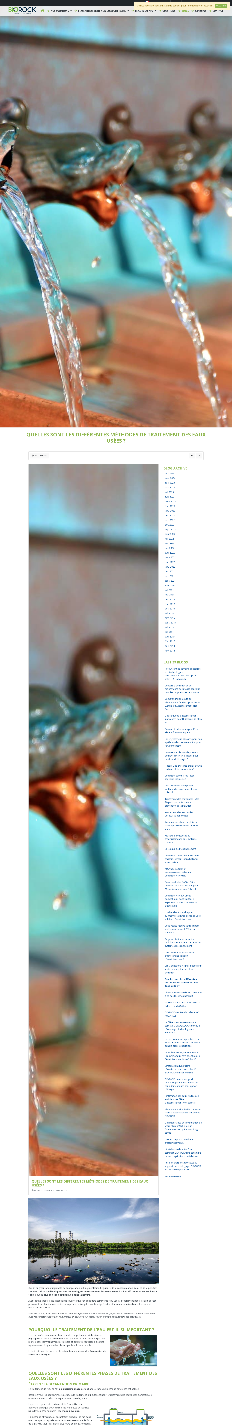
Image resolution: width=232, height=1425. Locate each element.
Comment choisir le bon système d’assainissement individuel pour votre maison (182, 859)
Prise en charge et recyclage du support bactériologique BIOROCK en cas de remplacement (183, 1166)
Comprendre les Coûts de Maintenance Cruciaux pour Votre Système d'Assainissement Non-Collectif (182, 704)
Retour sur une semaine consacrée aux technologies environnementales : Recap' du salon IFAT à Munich (183, 673)
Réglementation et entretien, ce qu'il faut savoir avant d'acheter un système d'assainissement (183, 942)
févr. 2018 (170, 604)
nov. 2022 (170, 520)
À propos (200, 11)
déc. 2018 (170, 599)
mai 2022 (169, 547)
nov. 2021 (170, 576)
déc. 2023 (170, 482)
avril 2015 (170, 636)
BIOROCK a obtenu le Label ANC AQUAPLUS (182, 1014)
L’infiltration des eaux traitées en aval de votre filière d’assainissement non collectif (182, 1099)
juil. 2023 (169, 492)
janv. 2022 (170, 566)
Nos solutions (59, 11)
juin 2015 (169, 631)
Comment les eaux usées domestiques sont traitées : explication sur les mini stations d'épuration (181, 900)
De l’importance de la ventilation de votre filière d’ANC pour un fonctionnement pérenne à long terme (183, 1127)
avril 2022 (170, 552)
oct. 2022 (169, 524)
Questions (168, 11)
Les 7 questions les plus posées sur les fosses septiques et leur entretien (183, 969)
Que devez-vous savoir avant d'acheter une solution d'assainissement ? (180, 956)
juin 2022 (169, 543)
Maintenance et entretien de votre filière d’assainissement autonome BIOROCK (183, 1113)
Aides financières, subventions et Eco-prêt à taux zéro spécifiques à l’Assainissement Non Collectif (182, 1056)
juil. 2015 (169, 627)
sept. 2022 (170, 529)
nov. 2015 (170, 617)
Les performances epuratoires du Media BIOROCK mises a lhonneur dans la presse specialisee (182, 1042)
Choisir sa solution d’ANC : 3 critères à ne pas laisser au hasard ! (183, 994)
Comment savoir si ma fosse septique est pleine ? (179, 777)
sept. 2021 (170, 580)
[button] (36, 820)
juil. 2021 (169, 590)
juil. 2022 (169, 538)
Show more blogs (171, 1176)
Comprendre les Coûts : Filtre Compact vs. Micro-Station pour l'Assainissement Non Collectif (181, 885)
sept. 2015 (170, 622)
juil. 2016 (169, 613)
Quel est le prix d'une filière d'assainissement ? (179, 1141)
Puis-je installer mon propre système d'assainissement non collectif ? (181, 789)
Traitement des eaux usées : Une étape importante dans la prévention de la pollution (182, 802)
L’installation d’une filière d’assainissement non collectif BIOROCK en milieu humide (180, 1069)
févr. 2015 (170, 641)
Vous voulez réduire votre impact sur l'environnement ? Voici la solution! (182, 929)
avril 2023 (170, 496)
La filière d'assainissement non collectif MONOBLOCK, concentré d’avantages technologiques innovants (182, 1027)
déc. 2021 (170, 571)
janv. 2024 (170, 478)
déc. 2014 (170, 645)
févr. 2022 (170, 561)
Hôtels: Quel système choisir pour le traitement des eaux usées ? (183, 767)
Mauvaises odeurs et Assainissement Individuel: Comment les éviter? (178, 872)
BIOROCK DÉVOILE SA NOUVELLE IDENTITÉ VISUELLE (182, 1004)
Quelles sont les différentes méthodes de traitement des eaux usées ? (181, 982)
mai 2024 (169, 473)
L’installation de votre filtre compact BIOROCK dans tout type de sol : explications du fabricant (183, 1153)
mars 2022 (170, 557)
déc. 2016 (170, 608)
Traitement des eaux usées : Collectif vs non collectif (179, 814)
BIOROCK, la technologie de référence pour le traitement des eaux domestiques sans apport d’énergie (182, 1084)
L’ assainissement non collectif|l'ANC (102, 11)
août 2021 (170, 585)
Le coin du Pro (144, 11)
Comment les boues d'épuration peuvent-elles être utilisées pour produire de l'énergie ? (181, 756)
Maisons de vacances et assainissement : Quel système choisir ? (181, 839)
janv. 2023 (170, 510)
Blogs (185, 11)
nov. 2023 (170, 487)
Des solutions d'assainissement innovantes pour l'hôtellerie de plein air (183, 719)
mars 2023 (170, 501)
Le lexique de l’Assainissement (180, 848)
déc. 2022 (170, 515)
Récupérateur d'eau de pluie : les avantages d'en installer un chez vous (182, 826)
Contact (217, 11)
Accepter (221, 5)
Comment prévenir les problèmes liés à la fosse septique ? (182, 731)
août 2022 (170, 533)
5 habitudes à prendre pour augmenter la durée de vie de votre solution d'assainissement (183, 916)
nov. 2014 (170, 650)
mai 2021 (169, 594)
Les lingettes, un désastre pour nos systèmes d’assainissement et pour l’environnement (183, 742)
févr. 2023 (170, 506)
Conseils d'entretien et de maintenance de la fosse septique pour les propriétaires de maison (182, 689)
